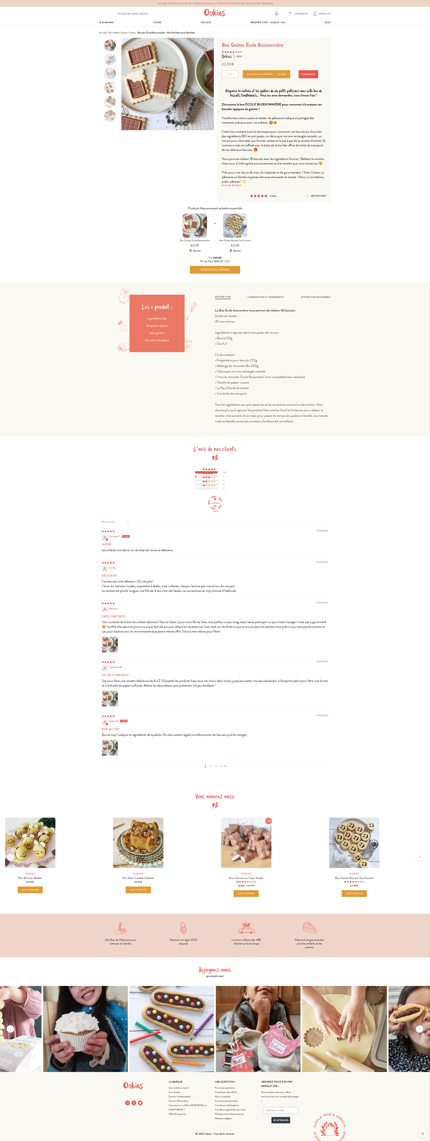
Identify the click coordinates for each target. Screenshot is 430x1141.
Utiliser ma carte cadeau (132, 14)
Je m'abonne (106, 22)
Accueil (103, 32)
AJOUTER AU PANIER (215, 269)
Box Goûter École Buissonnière (195, 240)
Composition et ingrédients (266, 297)
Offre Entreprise (177, 1114)
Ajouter (197, 250)
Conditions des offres (226, 1092)
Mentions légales (223, 1118)
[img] (108, 531)
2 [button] (210, 766)
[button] (228, 51)
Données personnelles (226, 1101)
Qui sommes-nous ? (179, 1087)
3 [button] (216, 766)
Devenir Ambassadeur (180, 1096)
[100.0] (215, 503)
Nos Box (206, 22)
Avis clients (174, 1092)
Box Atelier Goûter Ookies (122, 32)
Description (223, 296)
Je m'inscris (280, 1120)
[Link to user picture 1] (110, 645)
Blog (328, 22)
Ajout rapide (30, 889)
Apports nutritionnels (316, 297)
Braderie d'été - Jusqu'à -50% (268, 22)
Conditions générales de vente (230, 1109)
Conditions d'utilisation (226, 1105)
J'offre (157, 22)
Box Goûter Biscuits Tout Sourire (235, 240)
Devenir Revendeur (179, 1101)
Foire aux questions (225, 1087)
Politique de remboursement (229, 1114)
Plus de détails (231, 185)
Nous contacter (223, 1096)
